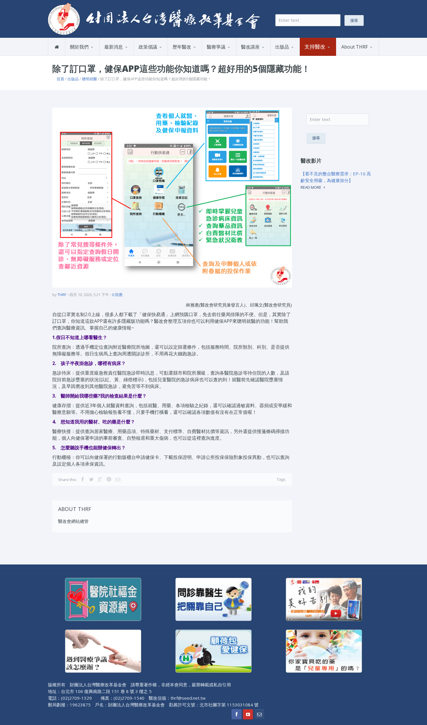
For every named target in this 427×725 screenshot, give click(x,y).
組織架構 (93, 54)
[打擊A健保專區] (213, 650)
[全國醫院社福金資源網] (103, 599)
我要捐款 (314, 55)
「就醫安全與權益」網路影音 (264, 54)
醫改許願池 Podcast (262, 55)
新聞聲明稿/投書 (121, 55)
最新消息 (113, 47)
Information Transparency (301, 53)
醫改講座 (250, 47)
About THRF (354, 47)
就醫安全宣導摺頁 (298, 54)
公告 (128, 54)
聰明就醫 (89, 78)
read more (311, 187)
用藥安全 (162, 54)
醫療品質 (196, 54)
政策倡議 (148, 47)
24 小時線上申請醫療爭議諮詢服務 (230, 54)
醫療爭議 (216, 47)
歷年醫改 (182, 47)
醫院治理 (148, 55)
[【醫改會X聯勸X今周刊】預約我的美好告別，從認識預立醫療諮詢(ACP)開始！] (324, 599)
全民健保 (182, 55)
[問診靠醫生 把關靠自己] (213, 599)
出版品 (282, 47)
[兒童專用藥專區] (324, 650)
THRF (62, 294)
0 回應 (117, 294)
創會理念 (80, 55)
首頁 (60, 78)
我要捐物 (328, 54)
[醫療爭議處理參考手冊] (103, 650)
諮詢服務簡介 (221, 55)
